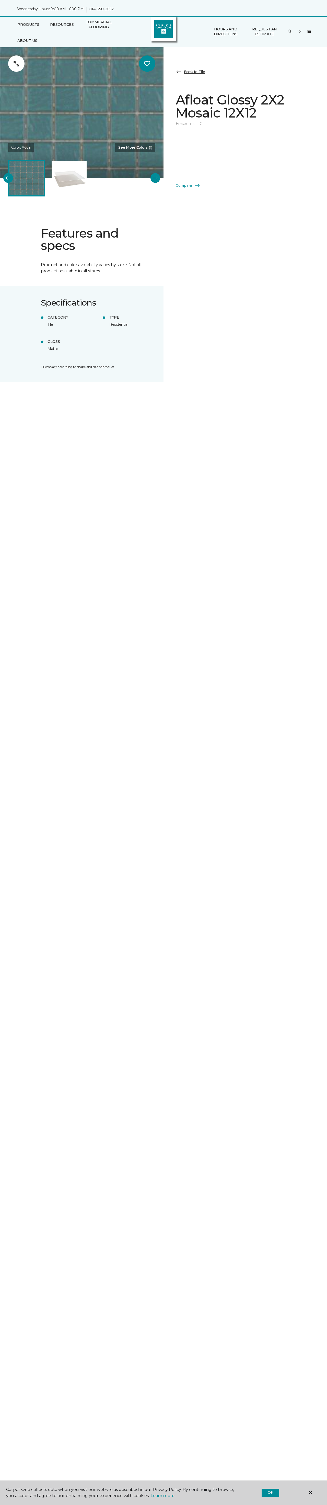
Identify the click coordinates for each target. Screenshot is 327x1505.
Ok (270, 1492)
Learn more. (162, 1495)
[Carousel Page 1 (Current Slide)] (26, 178)
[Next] (155, 178)
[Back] (8, 178)
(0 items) (309, 31)
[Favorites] (299, 31)
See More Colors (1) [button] (135, 147)
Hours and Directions (226, 32)
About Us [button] (27, 40)
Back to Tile (194, 71)
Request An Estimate (264, 32)
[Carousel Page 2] (69, 178)
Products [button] (28, 24)
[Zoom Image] (16, 63)
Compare (184, 185)
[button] (290, 31)
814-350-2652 (101, 9)
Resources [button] (62, 24)
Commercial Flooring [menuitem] (99, 24)
